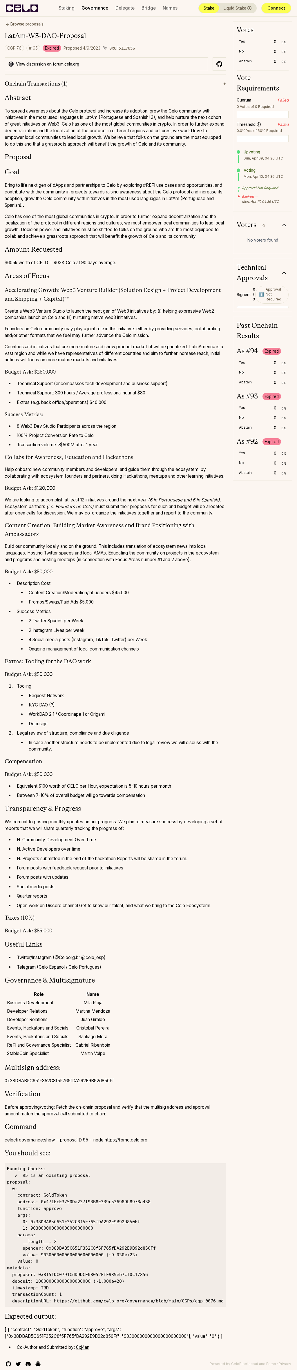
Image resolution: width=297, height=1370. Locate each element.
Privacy (285, 1364)
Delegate (125, 8)
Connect (276, 8)
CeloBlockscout (244, 1364)
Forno (271, 1364)
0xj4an (82, 1347)
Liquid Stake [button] (233, 9)
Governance (95, 8)
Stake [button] (209, 8)
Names (170, 8)
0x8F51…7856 (122, 48)
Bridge (149, 8)
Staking (67, 8)
